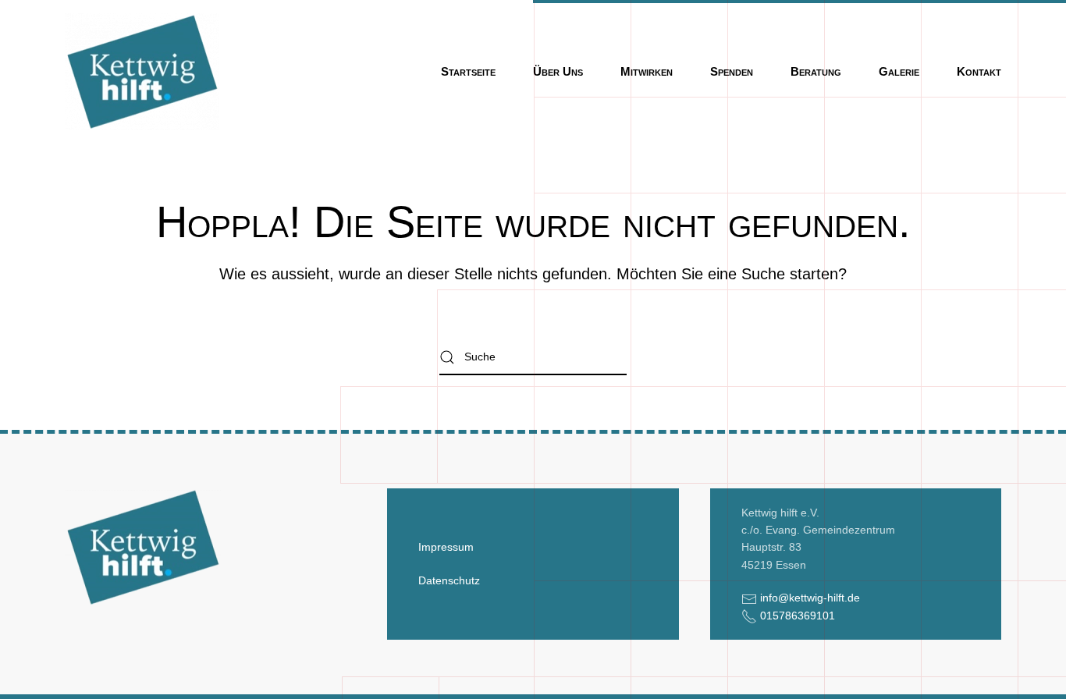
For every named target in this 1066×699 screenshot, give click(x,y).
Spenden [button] (731, 71)
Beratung (816, 71)
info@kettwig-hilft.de (810, 597)
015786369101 (797, 615)
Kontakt (979, 71)
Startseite (468, 71)
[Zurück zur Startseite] (142, 71)
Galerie (899, 71)
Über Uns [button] (558, 71)
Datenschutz (449, 580)
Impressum (446, 547)
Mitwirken (646, 71)
